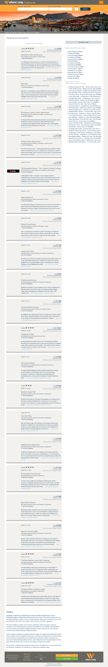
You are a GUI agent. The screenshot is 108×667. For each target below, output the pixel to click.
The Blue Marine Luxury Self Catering (35, 560)
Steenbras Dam (75, 74)
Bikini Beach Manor (28, 503)
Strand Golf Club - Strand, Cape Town (81, 121)
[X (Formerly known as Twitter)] (42, 659)
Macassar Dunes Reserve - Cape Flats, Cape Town (85, 138)
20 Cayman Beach (28, 363)
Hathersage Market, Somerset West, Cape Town (84, 119)
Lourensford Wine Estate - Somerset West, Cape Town (86, 115)
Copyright (26, 656)
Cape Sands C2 (27, 197)
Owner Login (66, 658)
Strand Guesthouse (28, 224)
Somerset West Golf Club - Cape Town (82, 104)
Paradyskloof (74, 65)
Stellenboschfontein (29, 280)
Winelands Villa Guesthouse (31, 55)
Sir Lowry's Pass (76, 67)
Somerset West (75, 59)
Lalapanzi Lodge (27, 334)
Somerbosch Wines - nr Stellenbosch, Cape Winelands (86, 106)
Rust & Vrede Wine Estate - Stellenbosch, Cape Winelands (87, 123)
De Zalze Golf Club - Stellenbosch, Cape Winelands (85, 134)
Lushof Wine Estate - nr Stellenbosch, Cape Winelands (86, 96)
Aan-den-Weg (26, 416)
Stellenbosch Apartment (30, 445)
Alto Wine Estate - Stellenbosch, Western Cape (84, 113)
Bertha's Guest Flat (28, 392)
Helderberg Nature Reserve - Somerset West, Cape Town (87, 111)
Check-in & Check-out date (54, 6)
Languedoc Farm (27, 251)
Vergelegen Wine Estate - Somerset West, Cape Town (86, 128)
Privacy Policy (27, 660)
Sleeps (76, 6)
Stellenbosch (75, 70)
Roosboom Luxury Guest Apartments (35, 113)
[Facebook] (40, 659)
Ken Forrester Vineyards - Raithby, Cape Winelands (85, 90)
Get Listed (12, 659)
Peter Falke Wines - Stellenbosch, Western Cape (84, 108)
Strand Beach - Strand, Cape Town (80, 127)
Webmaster (27, 654)
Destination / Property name (24, 6)
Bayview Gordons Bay (29, 531)
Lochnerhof (74, 63)
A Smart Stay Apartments (30, 142)
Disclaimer (27, 658)
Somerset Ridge (75, 55)
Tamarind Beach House (30, 307)
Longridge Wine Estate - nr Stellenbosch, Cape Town (85, 98)
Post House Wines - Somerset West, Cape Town (84, 94)
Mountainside (75, 72)
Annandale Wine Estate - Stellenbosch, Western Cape (86, 92)
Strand (73, 61)
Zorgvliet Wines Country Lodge (33, 589)
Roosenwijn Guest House (30, 474)
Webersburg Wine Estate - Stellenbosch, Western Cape (86, 109)
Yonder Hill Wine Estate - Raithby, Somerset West (85, 89)
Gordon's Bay (75, 68)
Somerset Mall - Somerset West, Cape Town (83, 102)
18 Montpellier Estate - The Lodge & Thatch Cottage (41, 168)
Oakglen (73, 78)
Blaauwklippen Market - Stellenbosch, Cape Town (84, 136)
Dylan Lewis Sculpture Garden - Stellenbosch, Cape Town (87, 140)
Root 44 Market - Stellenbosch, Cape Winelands (84, 117)
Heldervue (73, 53)
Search (85, 9)
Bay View (24, 84)
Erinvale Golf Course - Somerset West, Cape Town (85, 125)
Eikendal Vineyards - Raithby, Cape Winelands (83, 100)
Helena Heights (75, 51)
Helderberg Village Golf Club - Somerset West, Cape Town (87, 87)
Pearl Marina (74, 57)
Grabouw (74, 76)
